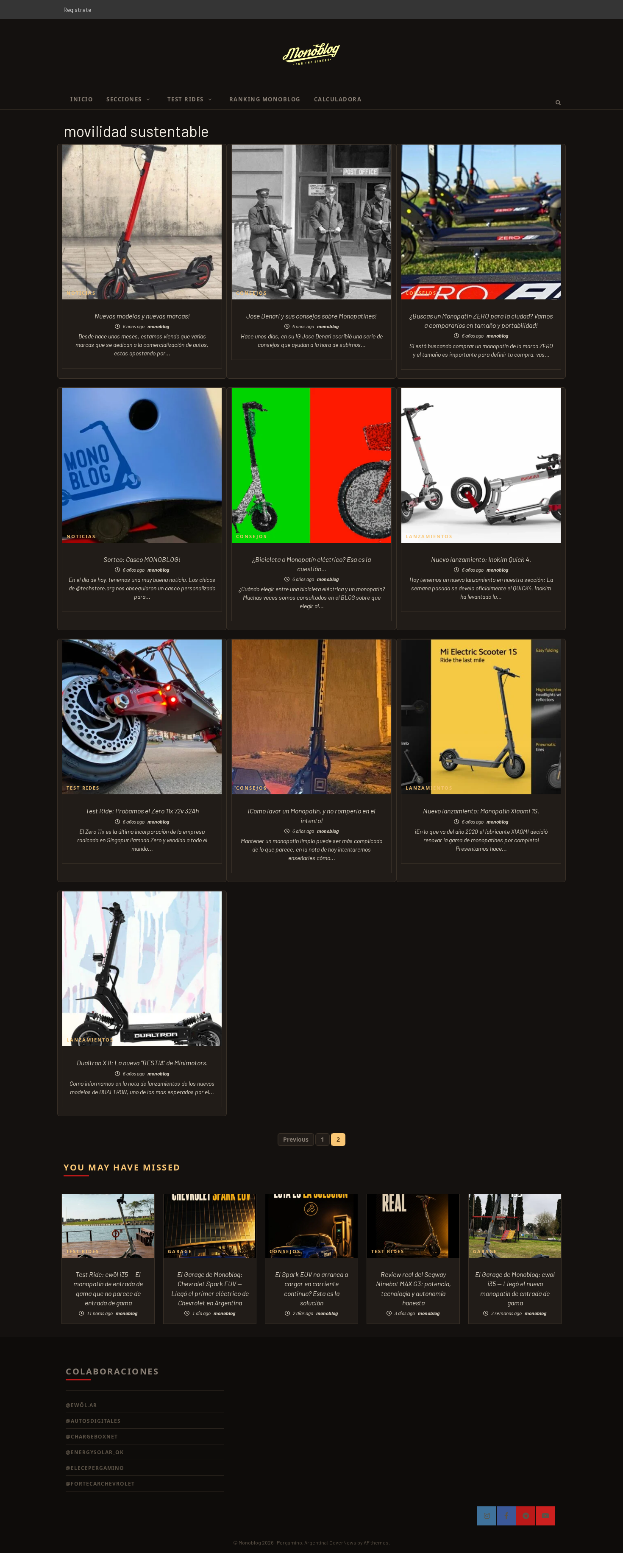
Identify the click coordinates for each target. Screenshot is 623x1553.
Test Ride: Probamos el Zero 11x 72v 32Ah (142, 811)
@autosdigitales (93, 1421)
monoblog (158, 326)
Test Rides (83, 787)
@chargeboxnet (92, 1436)
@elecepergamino (95, 1468)
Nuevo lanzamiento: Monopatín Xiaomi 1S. (481, 811)
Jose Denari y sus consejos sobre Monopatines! (311, 316)
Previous (296, 1139)
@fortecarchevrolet (100, 1483)
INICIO (81, 99)
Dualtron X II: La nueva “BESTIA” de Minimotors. (142, 1063)
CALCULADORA (338, 99)
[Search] (555, 102)
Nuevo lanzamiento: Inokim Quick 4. (481, 559)
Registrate (77, 9)
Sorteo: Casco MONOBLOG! (142, 559)
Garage (180, 1251)
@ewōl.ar (81, 1405)
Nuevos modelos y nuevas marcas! (142, 316)
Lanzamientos (429, 536)
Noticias (81, 292)
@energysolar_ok (95, 1452)
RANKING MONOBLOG (264, 99)
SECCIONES (124, 99)
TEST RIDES (185, 99)
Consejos (251, 292)
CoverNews (342, 1542)
